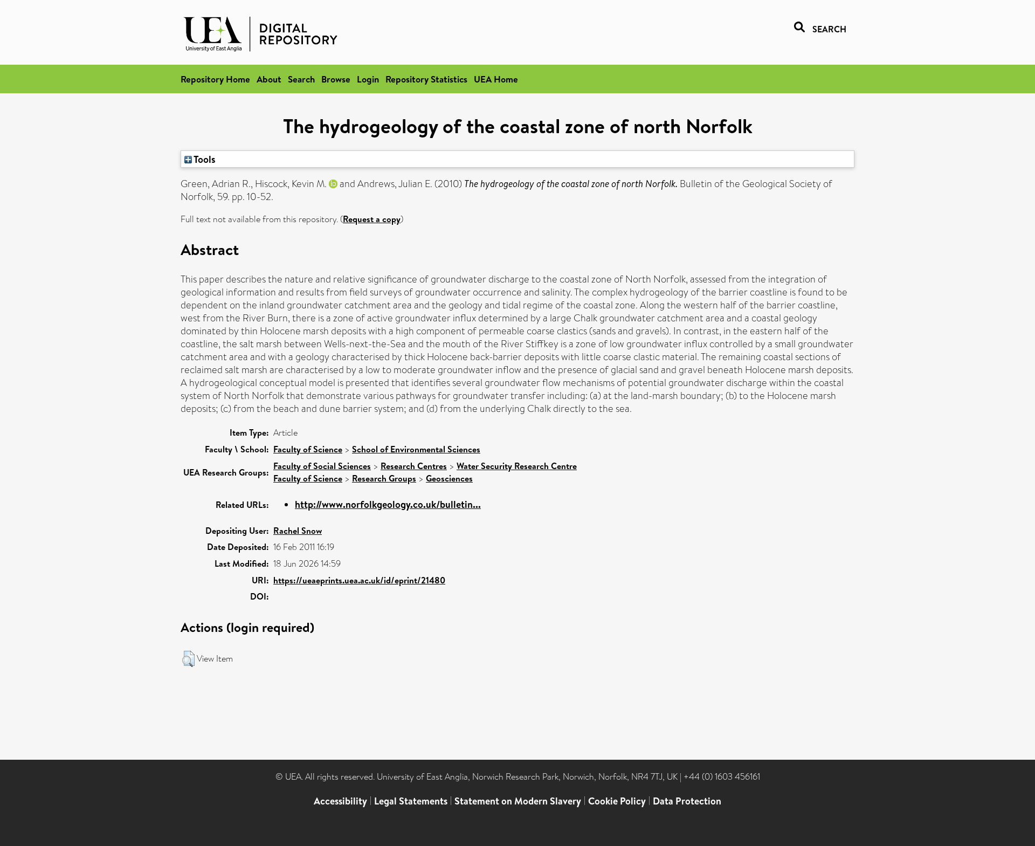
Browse (335, 79)
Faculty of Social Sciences (322, 466)
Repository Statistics (426, 79)
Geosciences (449, 478)
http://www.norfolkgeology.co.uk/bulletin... (388, 504)
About (269, 79)
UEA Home (496, 79)
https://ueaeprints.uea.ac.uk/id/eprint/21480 (359, 580)
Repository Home (215, 79)
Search (301, 79)
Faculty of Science (307, 449)
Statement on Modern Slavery (517, 801)
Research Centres (414, 466)
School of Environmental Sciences (416, 449)
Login (368, 79)
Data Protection (687, 801)
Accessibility (340, 801)
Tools (204, 159)
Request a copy (372, 219)
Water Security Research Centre (517, 466)
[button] (188, 659)
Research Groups (384, 478)
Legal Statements (410, 801)
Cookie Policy (617, 801)
